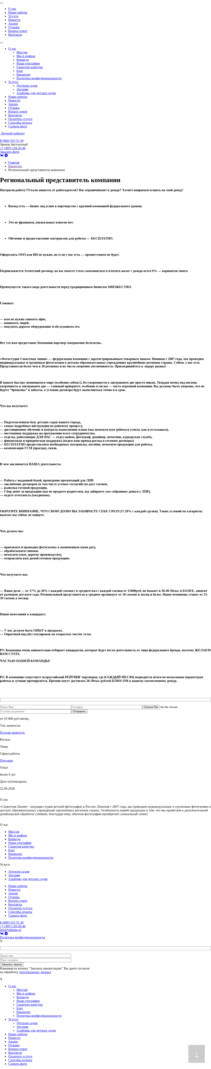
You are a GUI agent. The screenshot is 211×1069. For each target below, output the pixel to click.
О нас (12, 8)
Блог (19, 71)
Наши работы (17, 12)
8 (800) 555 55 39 (11, 140)
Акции (13, 23)
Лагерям (22, 89)
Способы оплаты (20, 122)
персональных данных (35, 972)
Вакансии (23, 74)
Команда (22, 59)
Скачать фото (17, 126)
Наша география (28, 63)
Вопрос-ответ (17, 31)
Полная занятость (12, 732)
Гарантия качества (21, 846)
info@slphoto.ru (10, 930)
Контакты (15, 34)
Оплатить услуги (20, 119)
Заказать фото (9, 152)
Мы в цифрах (25, 56)
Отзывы (14, 27)
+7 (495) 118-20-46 (13, 148)
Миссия (21, 52)
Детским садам (27, 85)
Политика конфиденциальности (39, 78)
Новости (14, 20)
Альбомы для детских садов (36, 93)
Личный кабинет (13, 133)
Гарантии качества (29, 67)
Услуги (13, 16)
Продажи (6, 760)
